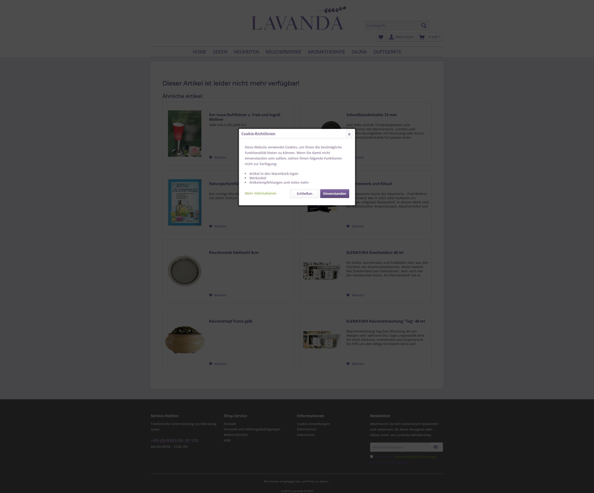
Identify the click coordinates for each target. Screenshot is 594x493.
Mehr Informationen (260, 193)
